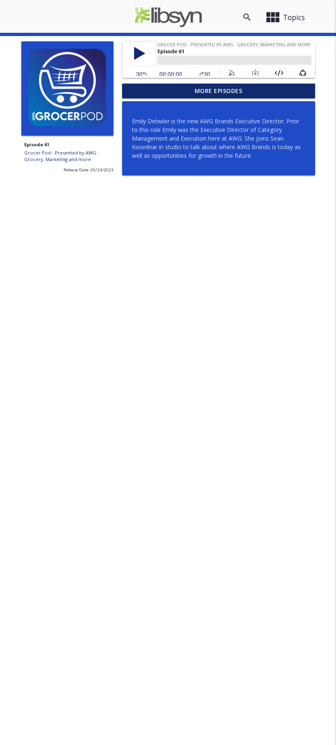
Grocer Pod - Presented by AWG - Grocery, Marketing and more (61, 156)
